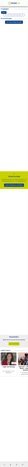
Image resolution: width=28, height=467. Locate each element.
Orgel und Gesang (9, 367)
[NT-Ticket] (14, 3)
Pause (4, 12)
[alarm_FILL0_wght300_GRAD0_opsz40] (14, 173)
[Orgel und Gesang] (8, 360)
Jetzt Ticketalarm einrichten (14, 185)
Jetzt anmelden (14, 344)
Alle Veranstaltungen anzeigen (14, 22)
